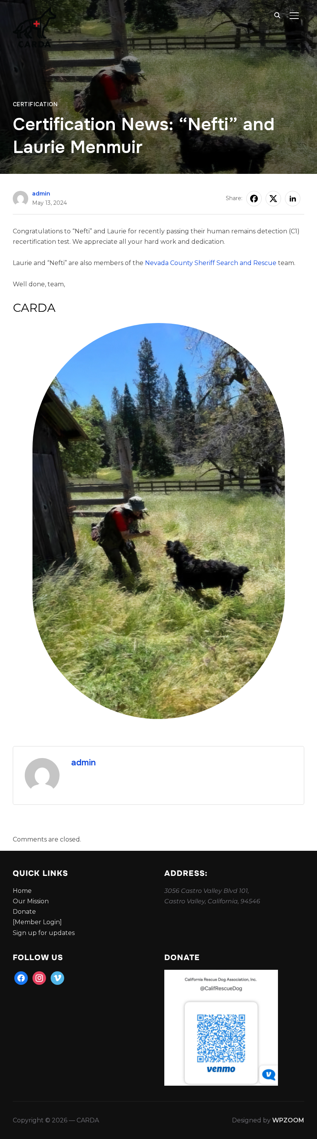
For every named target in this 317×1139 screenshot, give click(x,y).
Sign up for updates (44, 933)
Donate (24, 911)
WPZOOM (288, 1120)
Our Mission (31, 901)
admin (41, 193)
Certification (35, 104)
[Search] (277, 14)
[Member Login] (37, 922)
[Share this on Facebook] (254, 198)
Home (22, 890)
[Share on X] (273, 198)
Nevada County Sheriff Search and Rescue (210, 263)
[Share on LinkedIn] (292, 198)
